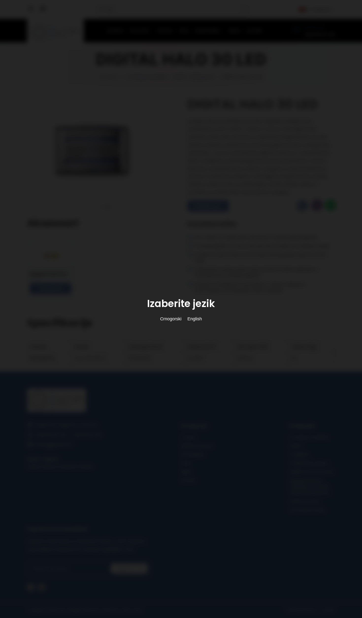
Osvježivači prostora (309, 463)
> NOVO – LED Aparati (192, 77)
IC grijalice (299, 454)
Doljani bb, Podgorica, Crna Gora (66, 425)
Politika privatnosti (301, 610)
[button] (94, 206)
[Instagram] (43, 11)
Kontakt (255, 31)
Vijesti (234, 31)
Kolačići (328, 610)
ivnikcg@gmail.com (54, 444)
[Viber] (315, 205)
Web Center (132, 610)
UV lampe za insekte (147, 77)
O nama (188, 437)
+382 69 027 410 (319, 34)
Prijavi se (125, 568)
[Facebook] (31, 11)
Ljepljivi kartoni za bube (311, 472)
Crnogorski (319, 9)
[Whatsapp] (329, 205)
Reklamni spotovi (197, 446)
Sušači (295, 446)
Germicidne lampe (307, 510)
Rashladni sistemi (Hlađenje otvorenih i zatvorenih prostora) (309, 487)
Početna (115, 31)
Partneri (165, 31)
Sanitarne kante (304, 501)
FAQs (184, 31)
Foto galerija (192, 454)
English (194, 318)
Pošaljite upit (206, 206)
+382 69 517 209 (87, 435)
